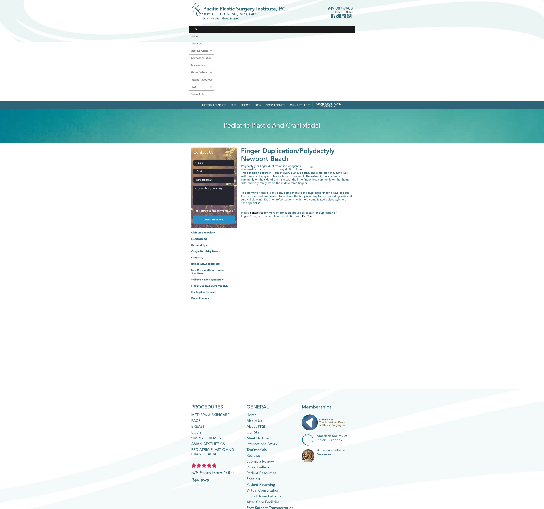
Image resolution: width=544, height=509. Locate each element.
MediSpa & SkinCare (214, 105)
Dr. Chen (307, 216)
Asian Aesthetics (300, 105)
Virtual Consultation (262, 490)
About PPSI (255, 427)
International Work (201, 57)
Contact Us (197, 94)
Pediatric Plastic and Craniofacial (328, 105)
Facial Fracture (200, 298)
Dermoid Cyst (199, 245)
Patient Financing (260, 485)
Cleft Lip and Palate (203, 232)
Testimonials (198, 65)
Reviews (253, 456)
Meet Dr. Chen (199, 50)
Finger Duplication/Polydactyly (209, 286)
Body (258, 105)
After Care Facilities (263, 502)
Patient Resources (201, 79)
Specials (253, 479)
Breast (245, 105)
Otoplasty (197, 257)
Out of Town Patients (263, 496)
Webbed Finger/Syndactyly (207, 279)
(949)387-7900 (340, 9)
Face (233, 105)
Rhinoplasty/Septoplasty (205, 264)
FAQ (193, 86)
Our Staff (254, 432)
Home (194, 36)
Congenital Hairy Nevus (205, 251)
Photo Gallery (199, 72)
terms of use (225, 211)
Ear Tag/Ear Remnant (203, 292)
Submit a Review (260, 461)
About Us (196, 43)
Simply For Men (275, 105)
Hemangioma (199, 239)
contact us (256, 213)
